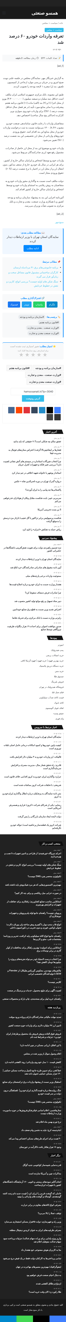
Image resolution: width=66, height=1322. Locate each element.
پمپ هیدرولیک (57, 650)
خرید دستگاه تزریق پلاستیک (51, 666)
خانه (61, 23)
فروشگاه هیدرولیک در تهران (51, 687)
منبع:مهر (59, 222)
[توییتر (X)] (50, 410)
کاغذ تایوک (59, 702)
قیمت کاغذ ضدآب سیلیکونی (51, 697)
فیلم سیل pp (58, 692)
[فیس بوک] (57, 410)
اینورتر (61, 645)
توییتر (26, 304)
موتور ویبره (59, 713)
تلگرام (52, 304)
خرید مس (59, 671)
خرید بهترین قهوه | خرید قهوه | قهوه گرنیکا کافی (42, 660)
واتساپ (39, 304)
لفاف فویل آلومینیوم (55, 708)
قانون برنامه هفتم (18, 368)
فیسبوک (14, 304)
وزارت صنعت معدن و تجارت (44, 381)
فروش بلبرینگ (57, 681)
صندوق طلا (59, 676)
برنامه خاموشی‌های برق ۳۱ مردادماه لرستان (35, 267)
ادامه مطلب (33, 248)
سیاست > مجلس (50, 23)
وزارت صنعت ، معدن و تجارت (43, 374)
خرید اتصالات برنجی (55, 655)
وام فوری (59, 718)
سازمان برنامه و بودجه (47, 368)
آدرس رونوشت (33, 398)
